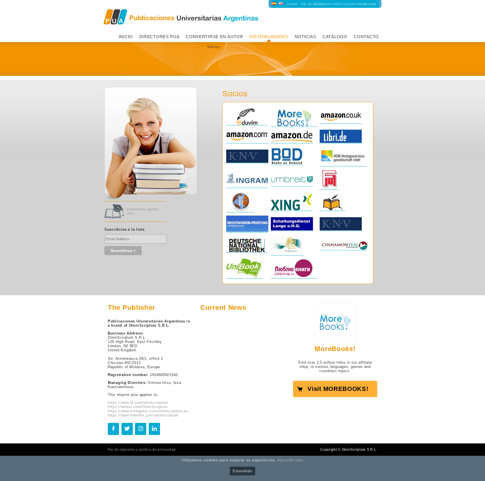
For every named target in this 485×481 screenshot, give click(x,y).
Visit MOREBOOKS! (337, 388)
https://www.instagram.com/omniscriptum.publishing (150, 411)
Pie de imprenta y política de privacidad (338, 4)
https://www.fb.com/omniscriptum (138, 402)
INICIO (126, 37)
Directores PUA (159, 37)
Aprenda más (290, 460)
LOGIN (292, 4)
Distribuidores (269, 37)
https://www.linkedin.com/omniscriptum (143, 415)
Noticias (305, 37)
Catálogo (334, 37)
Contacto (366, 37)
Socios (213, 47)
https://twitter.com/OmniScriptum (138, 407)
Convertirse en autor (214, 37)
